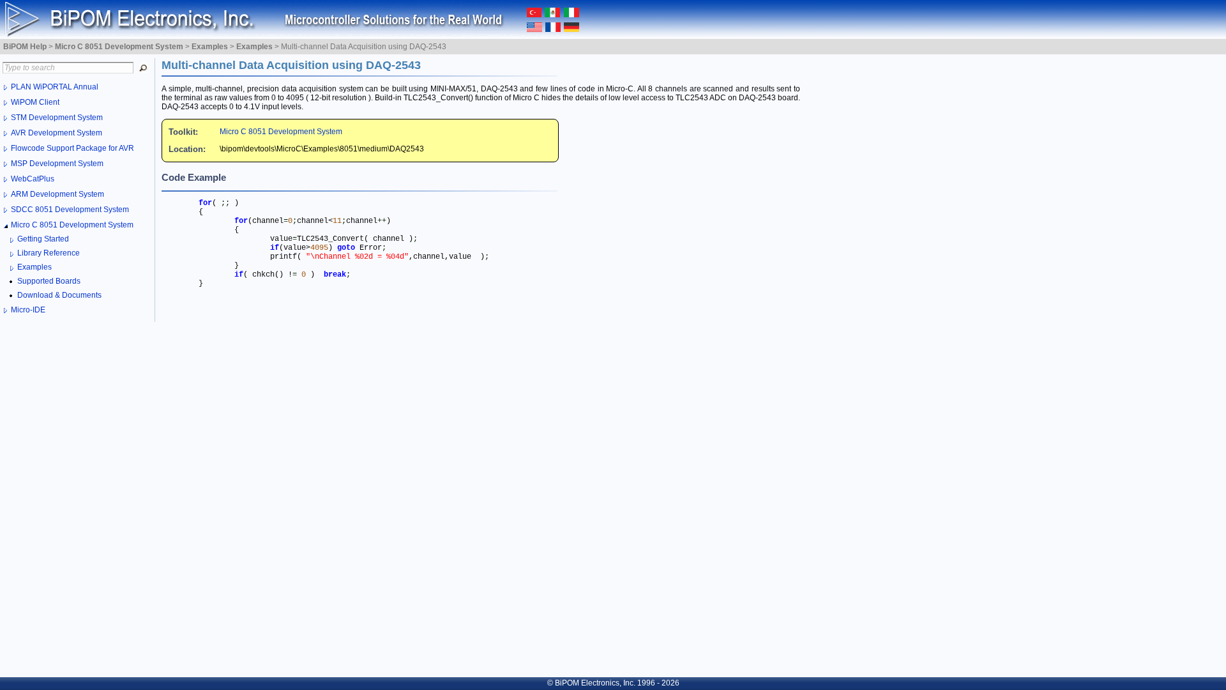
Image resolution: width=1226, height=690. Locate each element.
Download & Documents (59, 295)
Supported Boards (48, 281)
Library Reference (48, 253)
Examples (34, 267)
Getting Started (43, 238)
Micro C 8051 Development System (281, 131)
